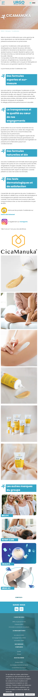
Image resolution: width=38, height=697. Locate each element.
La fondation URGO (19, 640)
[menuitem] (30, 3)
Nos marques (19, 644)
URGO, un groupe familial (19, 621)
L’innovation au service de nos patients (19, 627)
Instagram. (24, 222)
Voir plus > (19, 597)
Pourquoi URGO (19, 662)
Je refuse (20, 694)
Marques (8, 31)
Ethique (19, 654)
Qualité (19, 651)
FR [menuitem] (30, 3)
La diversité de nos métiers (19, 667)
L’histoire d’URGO (19, 624)
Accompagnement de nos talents (19, 665)
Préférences (9, 694)
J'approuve (30, 694)
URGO (2, 31)
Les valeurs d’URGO (19, 635)
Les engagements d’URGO (19, 638)
